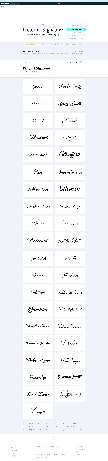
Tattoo (53, 47)
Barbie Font (13, 455)
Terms (77, 453)
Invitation (56, 44)
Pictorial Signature (50, 53)
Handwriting (73, 44)
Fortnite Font (13, 456)
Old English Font (62, 454)
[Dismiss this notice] (88, 1)
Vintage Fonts (35, 451)
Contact (77, 454)
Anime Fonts (54, 454)
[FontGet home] (5, 3)
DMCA (77, 456)
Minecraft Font (14, 447)
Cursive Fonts (44, 446)
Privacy (77, 451)
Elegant (79, 44)
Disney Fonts (48, 457)
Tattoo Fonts (35, 449)
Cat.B (77, 51)
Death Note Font (14, 445)
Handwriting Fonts (43, 449)
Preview (80, 61)
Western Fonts (36, 454)
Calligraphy (44, 44)
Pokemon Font (14, 450)
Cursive (67, 44)
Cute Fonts (51, 449)
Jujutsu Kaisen (14, 452)
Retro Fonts (43, 451)
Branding (62, 44)
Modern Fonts (57, 449)
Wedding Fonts (64, 451)
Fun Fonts (49, 451)
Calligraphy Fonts (36, 446)
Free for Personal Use (30, 44)
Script (38, 44)
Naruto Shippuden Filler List (38, 457)
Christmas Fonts (56, 451)
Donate (81, 51)
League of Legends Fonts (45, 454)
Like (74, 35)
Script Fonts (51, 446)
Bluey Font (13, 453)
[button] (98, 3)
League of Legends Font (16, 448)
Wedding (50, 44)
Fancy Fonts (58, 446)
